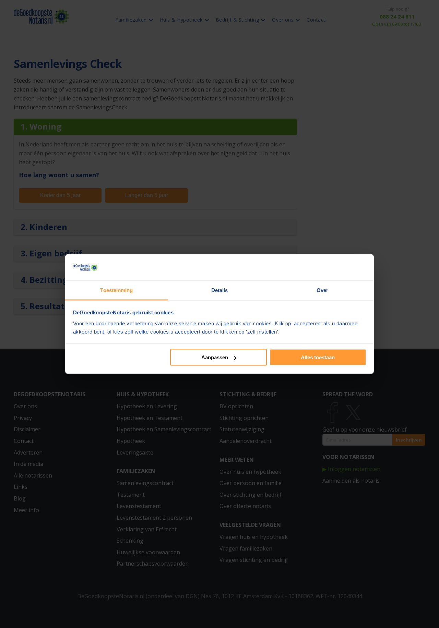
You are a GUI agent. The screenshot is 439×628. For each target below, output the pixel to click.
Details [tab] (219, 290)
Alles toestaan (318, 357)
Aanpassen (214, 357)
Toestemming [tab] (116, 290)
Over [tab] (322, 290)
